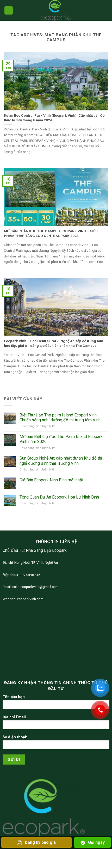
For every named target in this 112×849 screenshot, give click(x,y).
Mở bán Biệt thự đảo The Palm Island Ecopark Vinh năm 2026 (61, 439)
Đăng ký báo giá (40, 842)
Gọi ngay (96, 842)
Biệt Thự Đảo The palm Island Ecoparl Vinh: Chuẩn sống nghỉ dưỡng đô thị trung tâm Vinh (60, 417)
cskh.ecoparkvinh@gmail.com (35, 587)
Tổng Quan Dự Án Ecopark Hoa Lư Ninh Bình (59, 497)
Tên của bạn (14, 697)
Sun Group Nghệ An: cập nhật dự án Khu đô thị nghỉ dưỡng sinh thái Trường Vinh (61, 461)
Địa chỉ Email (14, 717)
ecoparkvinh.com (29, 599)
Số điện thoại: (15, 737)
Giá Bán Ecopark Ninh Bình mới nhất (51, 479)
